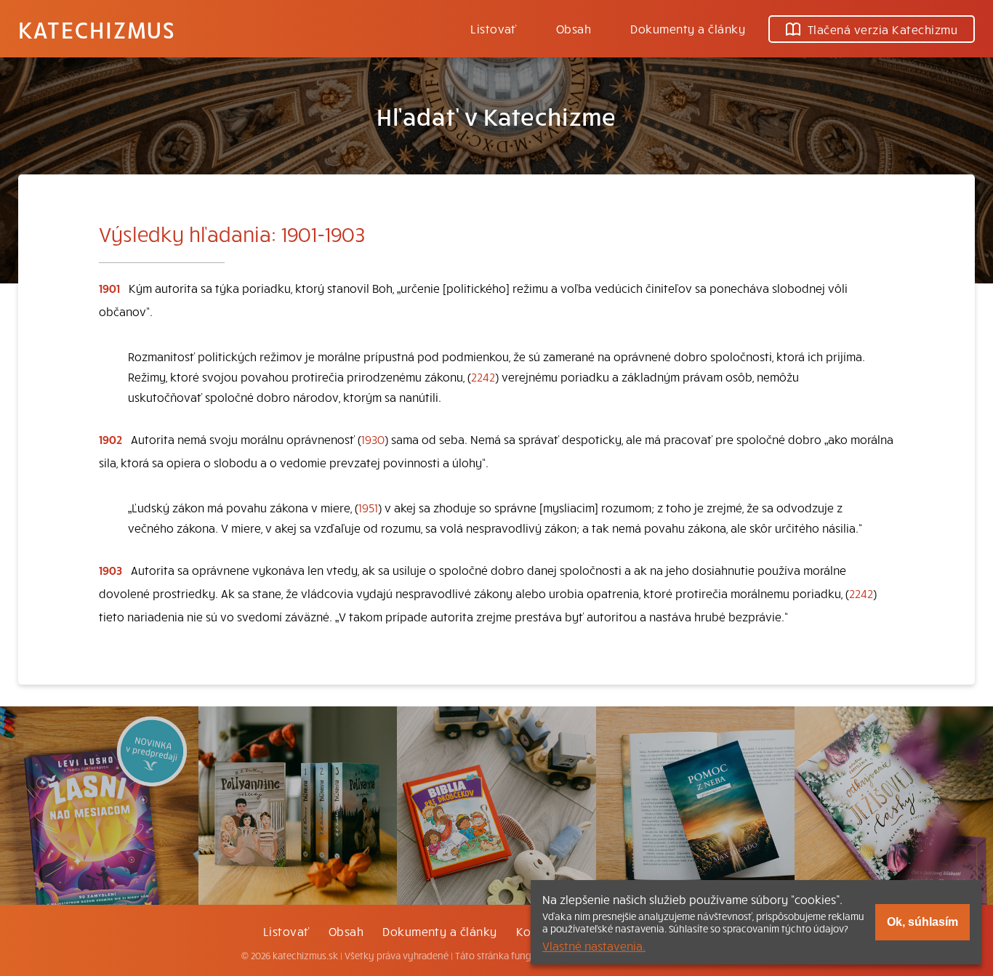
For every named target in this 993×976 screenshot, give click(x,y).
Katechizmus (96, 29)
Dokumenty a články (687, 28)
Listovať (493, 28)
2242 (483, 376)
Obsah (573, 28)
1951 (368, 507)
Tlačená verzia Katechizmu (882, 29)
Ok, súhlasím (922, 922)
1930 (373, 439)
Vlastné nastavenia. (594, 945)
